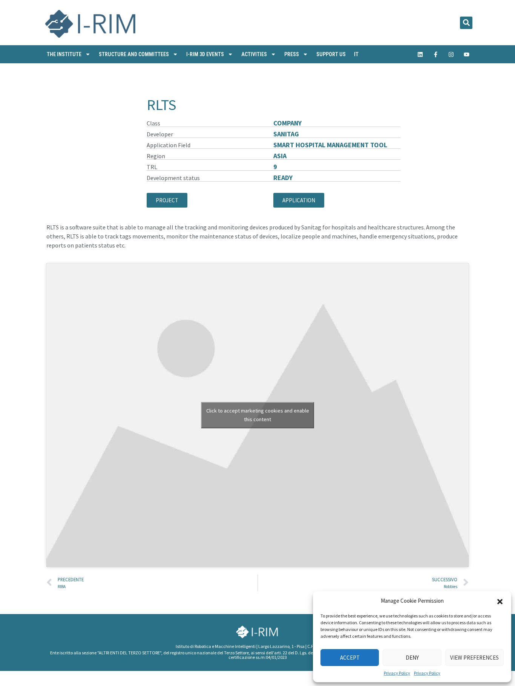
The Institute (64, 54)
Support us (331, 54)
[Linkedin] (420, 54)
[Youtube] (466, 54)
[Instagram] (451, 54)
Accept (350, 657)
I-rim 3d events (205, 54)
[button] (500, 601)
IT (356, 54)
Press (291, 54)
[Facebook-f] (435, 54)
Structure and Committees (134, 54)
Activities (254, 54)
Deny (412, 657)
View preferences (474, 657)
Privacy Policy (397, 673)
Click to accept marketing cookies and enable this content (257, 415)
